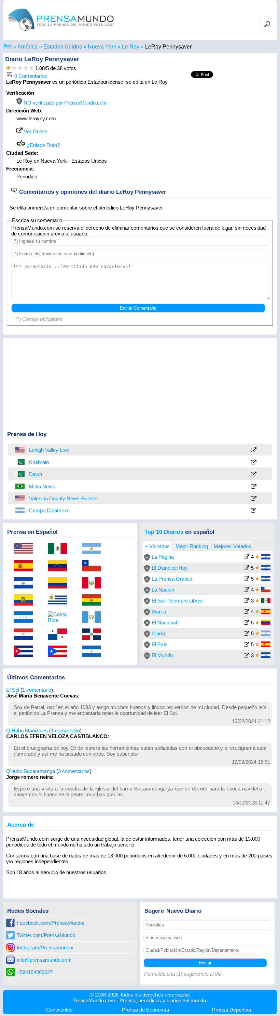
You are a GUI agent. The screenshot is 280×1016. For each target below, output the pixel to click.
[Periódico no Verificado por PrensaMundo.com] (147, 559)
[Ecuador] (25, 600)
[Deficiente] (8, 68)
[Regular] (14, 68)
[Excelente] (31, 68)
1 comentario (36, 690)
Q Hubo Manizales (27, 730)
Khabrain (39, 462)
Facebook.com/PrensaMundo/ (50, 923)
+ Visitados (157, 546)
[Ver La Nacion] (246, 590)
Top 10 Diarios (163, 532)
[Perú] (94, 583)
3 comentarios (74, 771)
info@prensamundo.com (44, 960)
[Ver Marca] (246, 612)
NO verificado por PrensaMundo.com (64, 103)
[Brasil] (20, 486)
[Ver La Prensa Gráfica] (246, 579)
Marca (159, 611)
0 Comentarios (30, 76)
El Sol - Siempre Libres (177, 601)
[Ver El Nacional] (246, 623)
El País (160, 644)
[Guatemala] (94, 617)
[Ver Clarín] (246, 634)
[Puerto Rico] (59, 652)
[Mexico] (59, 549)
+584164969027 (35, 972)
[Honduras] (25, 617)
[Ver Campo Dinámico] (253, 510)
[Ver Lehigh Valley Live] (253, 450)
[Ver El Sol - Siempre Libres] (246, 601)
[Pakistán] (20, 462)
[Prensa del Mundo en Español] (61, 32)
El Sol (12, 690)
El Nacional (164, 622)
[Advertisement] (216, 132)
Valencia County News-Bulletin (63, 498)
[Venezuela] (59, 566)
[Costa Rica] (59, 617)
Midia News (42, 486)
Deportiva (231, 1010)
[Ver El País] (246, 645)
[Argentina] (20, 510)
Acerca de (20, 825)
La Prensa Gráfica (172, 579)
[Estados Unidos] (20, 449)
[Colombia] (59, 583)
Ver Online (35, 131)
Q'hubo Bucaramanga (30, 771)
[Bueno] (20, 68)
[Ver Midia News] (253, 487)
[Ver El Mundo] (246, 656)
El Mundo (162, 655)
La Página (163, 557)
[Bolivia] (94, 600)
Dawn (35, 474)
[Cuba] (25, 652)
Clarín (158, 633)
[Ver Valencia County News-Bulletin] (253, 499)
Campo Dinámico (48, 510)
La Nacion (163, 590)
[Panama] (59, 634)
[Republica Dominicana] (94, 634)
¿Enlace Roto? (42, 145)
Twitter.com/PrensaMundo (46, 935)
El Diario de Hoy (170, 568)
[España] (25, 566)
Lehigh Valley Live (49, 450)
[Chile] (94, 566)
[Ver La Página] (246, 557)
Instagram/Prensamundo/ (45, 947)
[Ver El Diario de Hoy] (246, 568)
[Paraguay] (25, 634)
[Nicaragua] (94, 652)
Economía (145, 1010)
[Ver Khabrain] (253, 462)
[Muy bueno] (26, 68)
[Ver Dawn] (253, 474)
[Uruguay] (59, 600)
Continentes (59, 1010)
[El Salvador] (25, 583)
